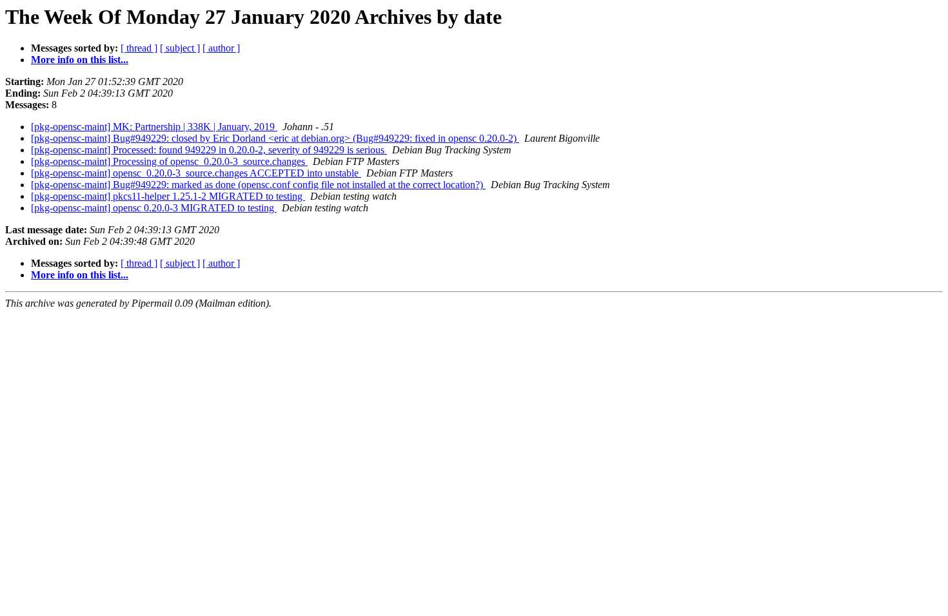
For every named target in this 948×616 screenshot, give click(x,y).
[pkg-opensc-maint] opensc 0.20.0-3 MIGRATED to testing (154, 207)
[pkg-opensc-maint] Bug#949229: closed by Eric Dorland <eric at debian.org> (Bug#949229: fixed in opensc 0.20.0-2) (275, 138)
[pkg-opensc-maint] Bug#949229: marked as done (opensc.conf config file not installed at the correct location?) (258, 184)
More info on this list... (79, 59)
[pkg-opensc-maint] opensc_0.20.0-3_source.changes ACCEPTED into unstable (196, 173)
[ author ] (221, 48)
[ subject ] (180, 48)
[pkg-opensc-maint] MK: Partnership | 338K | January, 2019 (154, 126)
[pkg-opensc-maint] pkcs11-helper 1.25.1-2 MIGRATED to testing (168, 196)
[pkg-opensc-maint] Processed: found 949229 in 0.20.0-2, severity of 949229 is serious (209, 149)
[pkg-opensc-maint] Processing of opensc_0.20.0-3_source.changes (169, 161)
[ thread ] (139, 48)
